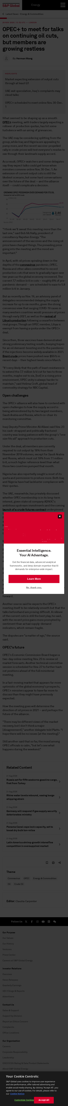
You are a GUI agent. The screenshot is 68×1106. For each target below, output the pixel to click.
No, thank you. (34, 587)
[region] (34, 1088)
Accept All (44, 1100)
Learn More (34, 579)
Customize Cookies (24, 1100)
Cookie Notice (17, 1093)
